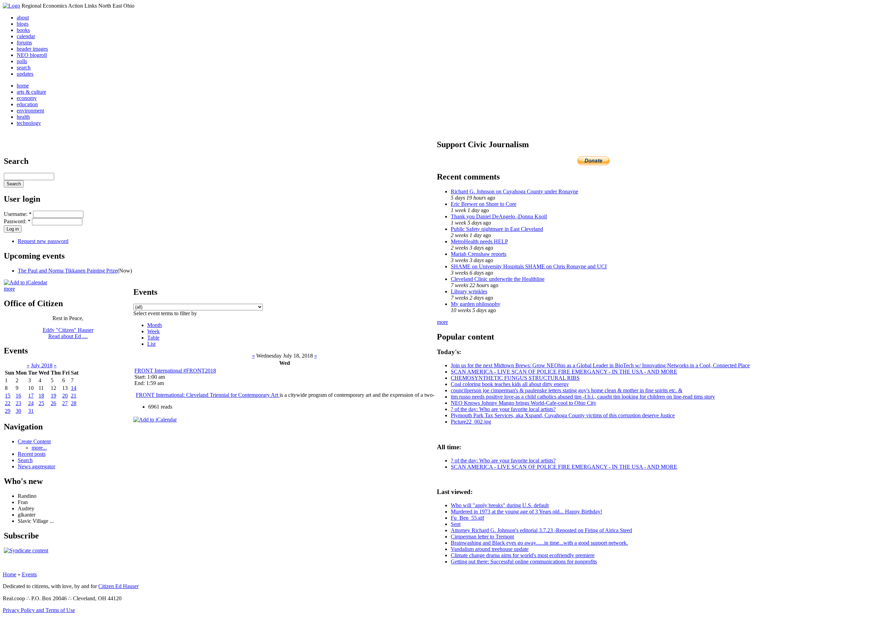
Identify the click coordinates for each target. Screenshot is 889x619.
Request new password (43, 241)
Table (153, 338)
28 (73, 403)
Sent (455, 524)
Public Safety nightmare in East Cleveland (497, 229)
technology (29, 123)
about (23, 17)
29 (7, 411)
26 (53, 403)
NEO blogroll (32, 55)
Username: (18, 214)
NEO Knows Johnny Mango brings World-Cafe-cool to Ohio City (523, 403)
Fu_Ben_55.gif (467, 518)
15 (7, 396)
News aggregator (36, 466)
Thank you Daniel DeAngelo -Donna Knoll (499, 216)
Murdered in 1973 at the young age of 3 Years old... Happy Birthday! (526, 512)
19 (53, 396)
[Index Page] (11, 6)
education (27, 104)
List (151, 344)
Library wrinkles (469, 291)
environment (30, 111)
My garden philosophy (475, 304)
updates (25, 74)
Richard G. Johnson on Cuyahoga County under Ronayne (514, 191)
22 (7, 403)
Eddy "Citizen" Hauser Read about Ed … (68, 333)
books (23, 30)
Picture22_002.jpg (471, 422)
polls (22, 61)
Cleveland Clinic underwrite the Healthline (498, 279)
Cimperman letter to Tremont (482, 536)
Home (9, 574)
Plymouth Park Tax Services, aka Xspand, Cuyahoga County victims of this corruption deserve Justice (563, 415)
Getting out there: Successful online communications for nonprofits (524, 561)
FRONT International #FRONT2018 (175, 371)
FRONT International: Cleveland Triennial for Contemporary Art (208, 395)
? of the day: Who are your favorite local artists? (503, 409)
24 (31, 403)
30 (18, 411)
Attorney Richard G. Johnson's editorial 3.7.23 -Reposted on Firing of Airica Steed (541, 530)
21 (73, 396)
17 (31, 396)
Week (153, 331)
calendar (26, 36)
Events (29, 574)
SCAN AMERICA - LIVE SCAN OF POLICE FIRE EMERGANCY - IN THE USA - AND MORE (564, 372)
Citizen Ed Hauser (118, 586)
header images (32, 49)
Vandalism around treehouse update (490, 549)
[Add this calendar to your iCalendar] (25, 282)
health (23, 117)
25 (41, 403)
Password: (17, 221)
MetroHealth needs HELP (479, 241)
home (23, 86)
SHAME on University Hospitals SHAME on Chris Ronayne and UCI (529, 266)
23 (18, 403)
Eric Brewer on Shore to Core (483, 204)
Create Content (34, 441)
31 (31, 411)
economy (27, 98)
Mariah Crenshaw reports (478, 254)
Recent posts (31, 454)
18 (41, 396)
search (24, 67)
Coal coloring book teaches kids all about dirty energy (510, 384)
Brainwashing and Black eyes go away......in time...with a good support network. (539, 543)
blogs (22, 24)
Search (25, 460)
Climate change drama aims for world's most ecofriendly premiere (523, 555)
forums (24, 42)
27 (65, 403)
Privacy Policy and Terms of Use (39, 610)
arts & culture (31, 92)
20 (65, 396)
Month (154, 325)
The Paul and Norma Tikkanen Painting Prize (67, 271)
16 (18, 396)
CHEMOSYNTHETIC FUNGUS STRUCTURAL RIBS (515, 378)
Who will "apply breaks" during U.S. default (500, 505)
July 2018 (41, 365)
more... (39, 448)
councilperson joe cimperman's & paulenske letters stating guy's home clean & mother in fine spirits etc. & (566, 390)
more (9, 289)
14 (73, 388)
